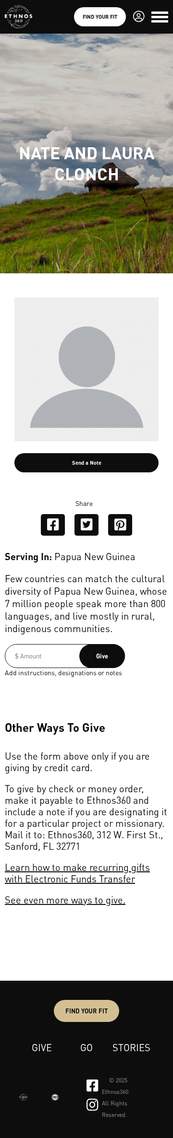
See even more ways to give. (65, 899)
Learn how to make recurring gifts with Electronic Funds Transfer (77, 873)
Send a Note (86, 462)
